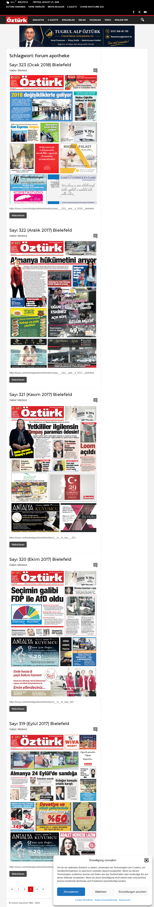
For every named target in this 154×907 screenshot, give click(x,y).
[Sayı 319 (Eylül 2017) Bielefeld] (53, 798)
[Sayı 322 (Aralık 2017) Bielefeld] (53, 304)
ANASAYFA (38, 19)
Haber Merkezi (18, 70)
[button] (146, 860)
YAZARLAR (95, 19)
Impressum (124, 900)
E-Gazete (72, 6)
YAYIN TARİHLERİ (36, 6)
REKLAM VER (121, 19)
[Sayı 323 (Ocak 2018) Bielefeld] (53, 139)
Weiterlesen (18, 215)
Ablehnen (100, 891)
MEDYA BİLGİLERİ (56, 6)
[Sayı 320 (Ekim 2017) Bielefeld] (53, 633)
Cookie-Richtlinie (84, 900)
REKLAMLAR (68, 19)
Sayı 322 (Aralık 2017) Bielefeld (40, 230)
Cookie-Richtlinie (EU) (92, 6)
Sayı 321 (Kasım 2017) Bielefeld (40, 394)
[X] (139, 12)
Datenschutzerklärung (106, 900)
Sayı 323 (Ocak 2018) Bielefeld (40, 64)
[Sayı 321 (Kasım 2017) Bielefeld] (53, 469)
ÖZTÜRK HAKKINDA (15, 6)
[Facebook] (133, 12)
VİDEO (108, 19)
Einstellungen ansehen (132, 891)
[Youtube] (145, 12)
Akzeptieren (71, 891)
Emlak (82, 19)
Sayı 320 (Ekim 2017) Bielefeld (40, 559)
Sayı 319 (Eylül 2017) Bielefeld (39, 723)
